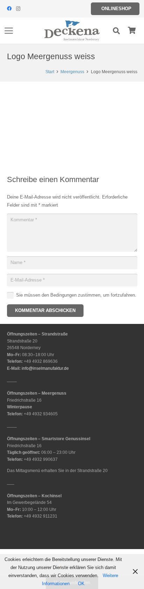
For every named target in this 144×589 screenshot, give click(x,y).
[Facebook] (9, 8)
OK (81, 583)
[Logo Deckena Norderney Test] (72, 30)
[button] (9, 31)
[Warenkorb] (131, 31)
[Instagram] (18, 8)
